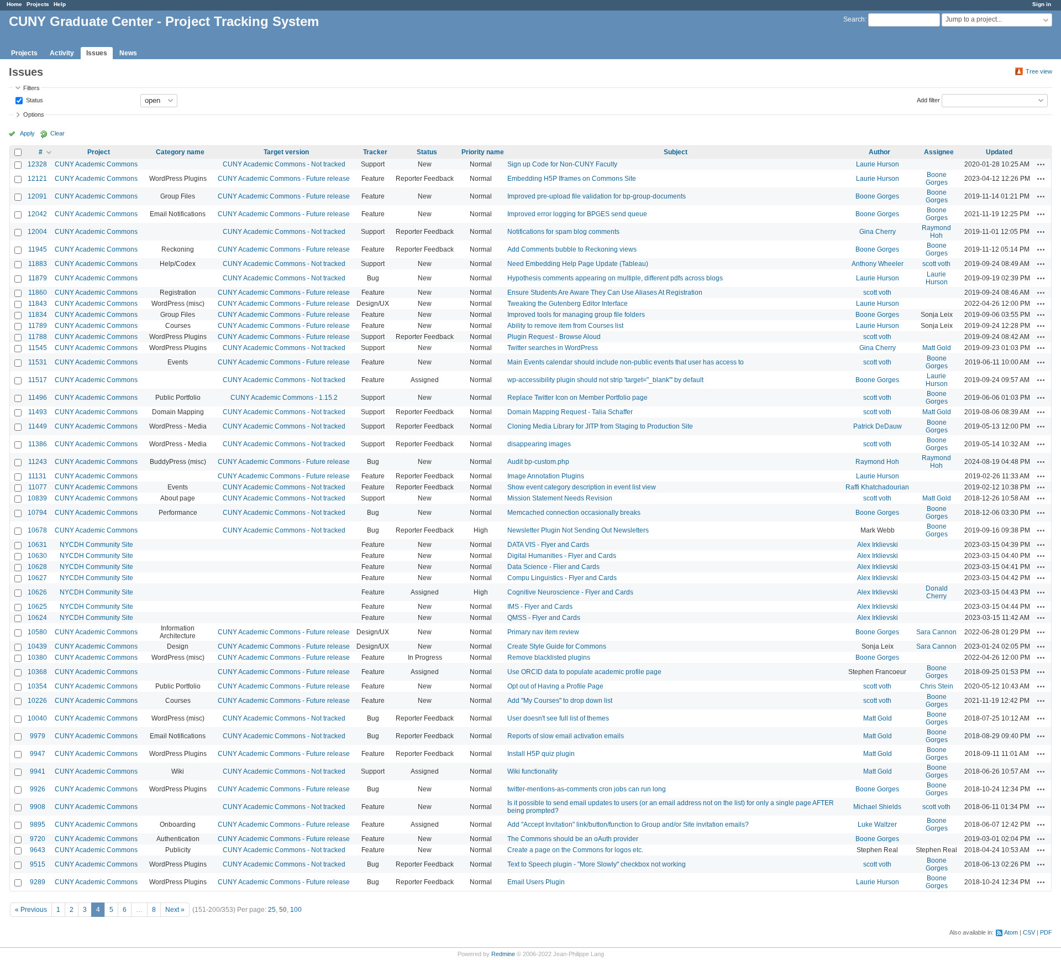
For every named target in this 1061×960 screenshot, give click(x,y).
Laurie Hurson (877, 164)
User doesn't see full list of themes (558, 718)
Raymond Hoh (936, 231)
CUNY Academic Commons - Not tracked (284, 164)
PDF (1046, 932)
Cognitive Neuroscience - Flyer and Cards (570, 592)
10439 (37, 646)
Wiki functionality (532, 771)
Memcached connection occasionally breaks (573, 512)
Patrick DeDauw (877, 426)
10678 (37, 530)
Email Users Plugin (536, 882)
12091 (37, 196)
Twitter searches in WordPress (552, 348)
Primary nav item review (543, 632)
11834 (37, 315)
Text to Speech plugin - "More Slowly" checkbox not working (596, 864)
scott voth (936, 264)
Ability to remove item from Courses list (565, 326)
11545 (37, 348)
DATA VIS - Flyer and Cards (548, 545)
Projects (38, 4)
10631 (37, 545)
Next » (175, 910)
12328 (37, 164)
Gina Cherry (877, 232)
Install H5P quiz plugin (541, 754)
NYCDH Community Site (96, 545)
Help (60, 4)
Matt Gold (936, 348)
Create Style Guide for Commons (556, 646)
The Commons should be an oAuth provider (572, 839)
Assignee (939, 152)
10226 (37, 701)
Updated (999, 152)
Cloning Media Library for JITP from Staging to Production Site (600, 426)
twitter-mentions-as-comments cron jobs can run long (586, 789)
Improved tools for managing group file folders (576, 315)
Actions (1041, 164)
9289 (37, 882)
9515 (37, 864)
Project (98, 152)
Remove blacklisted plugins (548, 657)
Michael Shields (877, 807)
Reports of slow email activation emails (565, 736)
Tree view (1039, 71)
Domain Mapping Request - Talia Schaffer (570, 412)
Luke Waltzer (877, 824)
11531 (37, 362)
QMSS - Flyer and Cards (543, 618)
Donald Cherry (937, 592)
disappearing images (539, 444)
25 (272, 910)
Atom (1011, 932)
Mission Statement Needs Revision (559, 498)
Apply (27, 133)
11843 (37, 303)
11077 (37, 487)
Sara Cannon (936, 632)
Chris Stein (936, 686)
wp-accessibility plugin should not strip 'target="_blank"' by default (605, 380)
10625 (37, 607)
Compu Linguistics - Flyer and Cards (562, 578)
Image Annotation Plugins (545, 476)
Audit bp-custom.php (538, 462)
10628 (37, 567)
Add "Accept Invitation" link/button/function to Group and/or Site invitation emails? (628, 824)
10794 (37, 512)
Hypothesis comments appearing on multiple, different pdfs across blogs (615, 278)
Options (33, 114)
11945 (37, 249)
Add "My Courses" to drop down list (559, 701)
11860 (37, 292)
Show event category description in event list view (581, 487)
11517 (37, 380)
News (128, 53)
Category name (180, 152)
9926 (37, 789)
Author (879, 152)
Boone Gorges (937, 178)
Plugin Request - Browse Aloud (554, 337)
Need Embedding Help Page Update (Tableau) (577, 264)
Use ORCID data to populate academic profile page (584, 672)
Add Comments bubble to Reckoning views (572, 249)
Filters (31, 88)
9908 (37, 807)
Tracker (375, 152)
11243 (37, 462)
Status (33, 99)
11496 (37, 397)
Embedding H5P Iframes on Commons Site (571, 178)
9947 (37, 754)
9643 (37, 850)
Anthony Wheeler (878, 264)
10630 (37, 556)
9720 (37, 839)
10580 (37, 632)
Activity (62, 53)
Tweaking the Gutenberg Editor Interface (567, 303)
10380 (37, 657)
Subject (675, 152)
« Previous (31, 910)
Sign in (1041, 4)
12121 (37, 178)
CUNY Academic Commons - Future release (284, 178)
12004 (37, 232)
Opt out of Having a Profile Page (555, 686)
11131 (37, 476)
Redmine (503, 954)
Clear (57, 133)
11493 (37, 412)
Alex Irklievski (877, 545)
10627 (37, 578)
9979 (37, 736)
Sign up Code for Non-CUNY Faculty (562, 164)
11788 (37, 337)
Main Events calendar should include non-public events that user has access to (625, 362)
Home (14, 4)
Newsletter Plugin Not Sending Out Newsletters (578, 530)
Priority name (482, 152)
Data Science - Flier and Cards (553, 567)
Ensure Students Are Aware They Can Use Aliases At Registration (604, 292)
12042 (37, 214)
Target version (286, 152)
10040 (37, 718)
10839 (37, 498)
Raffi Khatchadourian (877, 487)
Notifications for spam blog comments (563, 232)
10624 (37, 618)
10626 (37, 592)
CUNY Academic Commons (96, 164)
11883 (37, 264)
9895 (37, 824)
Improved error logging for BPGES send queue (577, 214)
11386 (37, 444)
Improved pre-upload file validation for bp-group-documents (596, 196)
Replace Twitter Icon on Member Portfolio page (577, 397)
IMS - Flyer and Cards (539, 607)
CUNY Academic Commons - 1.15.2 (284, 397)
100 (296, 910)
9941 (37, 771)
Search (854, 19)
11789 (37, 326)
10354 (37, 686)
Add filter (928, 99)
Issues (96, 53)
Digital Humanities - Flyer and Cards (561, 556)
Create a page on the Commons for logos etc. (575, 850)
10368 (37, 672)
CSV (1029, 932)
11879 (37, 278)
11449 (37, 426)
